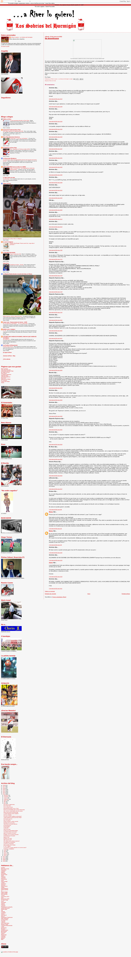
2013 (4, 792)
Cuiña (2, 926)
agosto (5, 800)
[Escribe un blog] (77, 79)
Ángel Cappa (4, 892)
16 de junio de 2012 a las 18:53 (55, 388)
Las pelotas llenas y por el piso (10, 831)
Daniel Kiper (4, 909)
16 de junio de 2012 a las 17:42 (55, 312)
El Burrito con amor (8, 838)
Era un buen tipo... (7, 805)
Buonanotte (4, 931)
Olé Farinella (4, 894)
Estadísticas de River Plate (10, 147)
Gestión (3, 867)
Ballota (3, 938)
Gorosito (3, 920)
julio (5, 801)
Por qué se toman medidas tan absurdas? (13, 816)
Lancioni (3, 905)
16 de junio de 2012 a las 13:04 (55, 129)
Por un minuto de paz (8, 807)
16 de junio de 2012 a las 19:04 (55, 400)
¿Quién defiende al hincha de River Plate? (13, 817)
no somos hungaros (8, 242)
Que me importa (7, 820)
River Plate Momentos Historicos (11, 137)
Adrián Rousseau (5, 908)
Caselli (3, 882)
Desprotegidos (7, 826)
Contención (6, 827)
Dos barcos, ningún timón (9, 804)
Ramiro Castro (4, 924)
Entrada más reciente (50, 593)
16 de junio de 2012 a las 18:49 (55, 370)
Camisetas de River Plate (7, 371)
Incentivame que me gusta (9, 835)
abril (5, 851)
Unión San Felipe (5, 381)
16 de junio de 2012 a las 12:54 (55, 121)
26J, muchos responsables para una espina (13, 811)
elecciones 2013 (5, 896)
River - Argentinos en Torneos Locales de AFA (20, 149)
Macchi (3, 916)
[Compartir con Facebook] (81, 79)
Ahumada (3, 902)
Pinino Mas (4, 934)
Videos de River (7, 183)
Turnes (3, 895)
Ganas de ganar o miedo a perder (11, 821)
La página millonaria (6, 374)
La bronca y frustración (9, 843)
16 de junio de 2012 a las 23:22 (55, 475)
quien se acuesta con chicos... (10, 833)
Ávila (2, 897)
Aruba (2, 382)
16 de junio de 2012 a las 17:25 (55, 275)
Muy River (3, 378)
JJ (1, 890)
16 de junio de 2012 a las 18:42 (55, 330)
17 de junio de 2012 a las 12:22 (55, 560)
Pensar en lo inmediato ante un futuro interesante (14, 809)
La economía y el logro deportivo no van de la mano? (15, 847)
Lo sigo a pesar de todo (9, 177)
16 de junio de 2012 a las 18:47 (55, 338)
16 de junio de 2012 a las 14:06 (55, 174)
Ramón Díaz (4, 874)
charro (51, 562)
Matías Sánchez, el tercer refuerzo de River (12, 316)
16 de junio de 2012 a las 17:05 (55, 250)
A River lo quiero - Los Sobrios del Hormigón (21, 37)
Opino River (6, 263)
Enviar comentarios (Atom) (59, 597)
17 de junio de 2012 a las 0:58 (55, 509)
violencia (3, 878)
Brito (2, 939)
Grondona (3, 883)
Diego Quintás (4, 889)
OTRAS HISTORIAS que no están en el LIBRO (14, 166)
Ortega (2, 887)
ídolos (2, 875)
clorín (2, 901)
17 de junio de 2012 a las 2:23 (55, 528)
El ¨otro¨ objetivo (7, 846)
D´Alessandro (4, 919)
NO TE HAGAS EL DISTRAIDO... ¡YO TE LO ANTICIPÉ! (15, 323)
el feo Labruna (6, 359)
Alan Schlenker (5, 918)
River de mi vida (52, 80)
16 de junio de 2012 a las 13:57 (55, 148)
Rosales (3, 929)
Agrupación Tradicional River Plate (12, 129)
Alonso (3, 914)
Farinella (3, 937)
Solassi (3, 903)
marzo (5, 852)
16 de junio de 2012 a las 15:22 (55, 190)
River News (4, 373)
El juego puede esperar (8, 346)
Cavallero (3, 912)
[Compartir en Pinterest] (82, 79)
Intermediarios (4, 888)
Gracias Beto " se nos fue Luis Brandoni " (19, 138)
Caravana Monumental (6, 925)
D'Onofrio (3, 873)
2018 (4, 785)
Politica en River (7, 119)
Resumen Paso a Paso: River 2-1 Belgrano (12, 238)
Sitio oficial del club (6, 369)
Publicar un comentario (50, 591)
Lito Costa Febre (5, 923)
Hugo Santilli (4, 881)
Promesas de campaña (6, 907)
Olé (2, 910)
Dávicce (3, 885)
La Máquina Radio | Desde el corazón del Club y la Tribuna (17, 274)
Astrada (3, 911)
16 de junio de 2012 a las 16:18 (55, 226)
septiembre (6, 799)
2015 (4, 789)
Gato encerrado (7, 829)
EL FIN (4, 330)
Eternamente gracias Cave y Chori (11, 808)
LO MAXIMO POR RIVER (9, 252)
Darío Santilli (4, 893)
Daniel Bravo (4, 886)
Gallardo (3, 871)
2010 (4, 858)
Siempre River (4, 930)
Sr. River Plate (4, 900)
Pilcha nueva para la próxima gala (11, 812)
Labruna (3, 922)
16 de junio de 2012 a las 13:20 (55, 136)
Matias (51, 512)
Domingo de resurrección (9, 822)
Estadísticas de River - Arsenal (17, 264)
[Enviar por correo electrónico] (76, 79)
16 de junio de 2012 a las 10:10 (55, 98)
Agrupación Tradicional (6, 917)
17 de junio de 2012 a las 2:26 (55, 544)
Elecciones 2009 (5, 898)
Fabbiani (3, 936)
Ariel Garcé (4, 915)
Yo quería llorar (6, 178)
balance (3, 904)
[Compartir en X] (79, 79)
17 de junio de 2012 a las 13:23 (55, 576)
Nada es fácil (6, 837)
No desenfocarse (52, 38)
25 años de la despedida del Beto (11, 830)
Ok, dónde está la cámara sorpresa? (12, 841)
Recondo (3, 932)
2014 (4, 791)
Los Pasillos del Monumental (10, 345)
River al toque (4, 368)
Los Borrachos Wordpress (9, 158)
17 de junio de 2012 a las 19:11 (55, 588)
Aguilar (3, 872)
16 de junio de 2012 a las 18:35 (55, 320)
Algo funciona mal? (8, 839)
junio (5, 803)
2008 (4, 861)
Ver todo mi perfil (5, 46)
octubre (5, 797)
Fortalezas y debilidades (9, 848)
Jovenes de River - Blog (9, 355)
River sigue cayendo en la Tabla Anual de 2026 (13, 131)
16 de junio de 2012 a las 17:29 (55, 291)
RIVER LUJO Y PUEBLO (9, 329)
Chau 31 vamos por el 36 (15, 254)
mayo (5, 850)
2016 (4, 788)
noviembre (6, 796)
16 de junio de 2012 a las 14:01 (55, 158)
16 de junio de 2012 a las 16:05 (55, 198)
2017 (4, 786)
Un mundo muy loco (8, 818)
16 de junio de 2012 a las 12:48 (55, 106)
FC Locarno (4, 380)
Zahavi (2, 933)
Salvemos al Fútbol (5, 379)
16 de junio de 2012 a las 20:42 (55, 459)
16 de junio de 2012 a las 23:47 (55, 489)
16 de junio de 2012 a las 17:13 (55, 259)
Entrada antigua (126, 593)
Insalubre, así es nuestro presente (11, 834)
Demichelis (4, 927)
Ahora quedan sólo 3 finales (10, 845)
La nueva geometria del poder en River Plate (19, 120)
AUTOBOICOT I (6, 339)
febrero (5, 854)
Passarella (3, 870)
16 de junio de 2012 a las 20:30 (55, 444)
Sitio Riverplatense (5, 376)
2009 (4, 859)
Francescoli (4, 879)
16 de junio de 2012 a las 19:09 (55, 416)
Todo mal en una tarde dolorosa (10, 824)
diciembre (6, 795)
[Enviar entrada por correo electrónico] (74, 78)
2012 (4, 794)
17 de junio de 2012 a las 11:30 (55, 552)
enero (5, 855)
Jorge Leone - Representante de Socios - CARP (15, 322)
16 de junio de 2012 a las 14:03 (55, 167)
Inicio (88, 593)
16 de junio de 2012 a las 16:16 (55, 219)
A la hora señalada (7, 814)
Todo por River (4, 375)
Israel (2, 880)
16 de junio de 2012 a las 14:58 (55, 182)
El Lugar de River (7, 352)
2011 (4, 856)
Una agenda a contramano (9, 842)
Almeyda (3, 876)
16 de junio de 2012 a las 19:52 (55, 429)
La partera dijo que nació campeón (11, 813)
